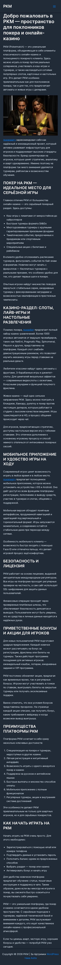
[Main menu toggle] (54, 6)
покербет (28, 329)
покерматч (9, 139)
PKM (7, 6)
